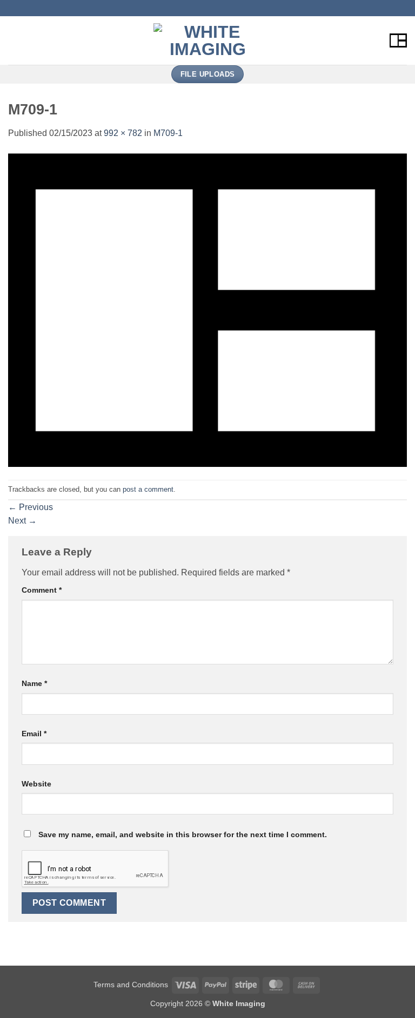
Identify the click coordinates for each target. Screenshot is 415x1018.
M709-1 (168, 133)
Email (34, 733)
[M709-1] (207, 309)
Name (34, 683)
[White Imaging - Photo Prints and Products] (207, 40)
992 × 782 (123, 133)
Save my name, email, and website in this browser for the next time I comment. (182, 834)
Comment (42, 590)
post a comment (148, 489)
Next (22, 520)
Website (36, 783)
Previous (30, 507)
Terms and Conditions (130, 984)
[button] (14, 40)
